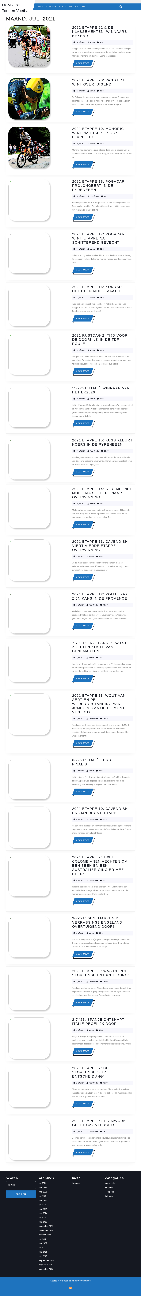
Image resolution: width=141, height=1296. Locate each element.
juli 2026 (42, 1183)
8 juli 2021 (80, 605)
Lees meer (84, 64)
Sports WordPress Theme (63, 1280)
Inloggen (76, 1183)
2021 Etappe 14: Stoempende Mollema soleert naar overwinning (102, 493)
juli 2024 (42, 1205)
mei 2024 (43, 1213)
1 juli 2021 (80, 1131)
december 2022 (46, 1226)
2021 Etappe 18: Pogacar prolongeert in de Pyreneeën (98, 185)
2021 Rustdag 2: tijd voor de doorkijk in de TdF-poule (100, 339)
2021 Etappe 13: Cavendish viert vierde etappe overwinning (100, 546)
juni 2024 (43, 1209)
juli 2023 (42, 1217)
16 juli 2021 (80, 144)
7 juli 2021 (80, 658)
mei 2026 (43, 1192)
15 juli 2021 (80, 196)
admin (92, 42)
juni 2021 (43, 1252)
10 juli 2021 (80, 504)
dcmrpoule (110, 1183)
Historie (74, 7)
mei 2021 (43, 1256)
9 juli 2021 (80, 556)
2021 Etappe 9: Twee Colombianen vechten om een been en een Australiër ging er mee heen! (100, 865)
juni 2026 (43, 1187)
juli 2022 (42, 1239)
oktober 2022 (45, 1235)
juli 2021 (42, 1247)
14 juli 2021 (80, 249)
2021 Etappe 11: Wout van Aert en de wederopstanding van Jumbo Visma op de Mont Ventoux (99, 704)
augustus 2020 (45, 1265)
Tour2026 (51, 7)
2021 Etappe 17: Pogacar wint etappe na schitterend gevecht (98, 238)
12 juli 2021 (80, 350)
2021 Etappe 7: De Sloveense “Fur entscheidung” (90, 1072)
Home (41, 7)
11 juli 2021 (80, 451)
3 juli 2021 (80, 933)
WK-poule (109, 1196)
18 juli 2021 (80, 42)
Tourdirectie (94, 196)
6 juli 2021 (80, 819)
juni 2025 (43, 1200)
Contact (86, 7)
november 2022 (46, 1230)
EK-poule (109, 1187)
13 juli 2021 (80, 298)
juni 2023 (43, 1222)
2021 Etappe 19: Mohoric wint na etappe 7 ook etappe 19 (98, 133)
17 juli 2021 (80, 91)
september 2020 (46, 1260)
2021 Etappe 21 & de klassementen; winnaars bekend (99, 31)
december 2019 (46, 1269)
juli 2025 (42, 1196)
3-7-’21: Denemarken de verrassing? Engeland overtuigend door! (97, 922)
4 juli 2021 (80, 880)
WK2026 (63, 7)
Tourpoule (109, 1192)
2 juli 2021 (80, 1030)
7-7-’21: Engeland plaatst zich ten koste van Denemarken (99, 647)
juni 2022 (43, 1243)
